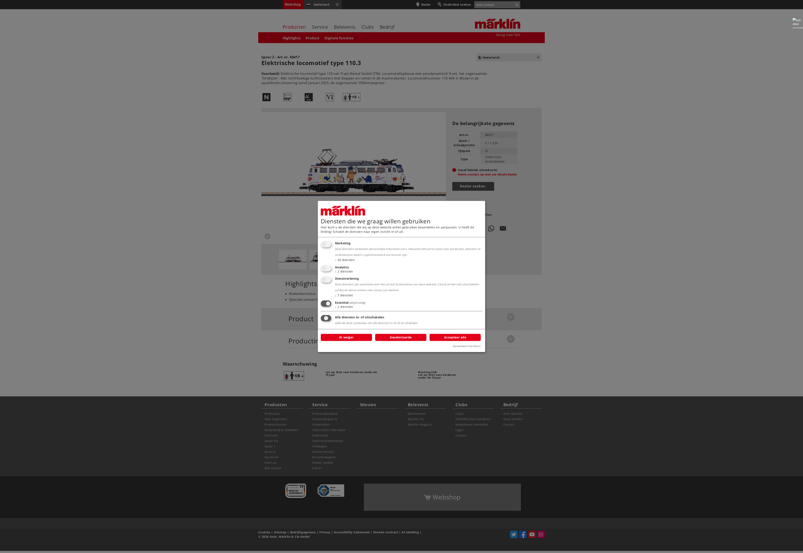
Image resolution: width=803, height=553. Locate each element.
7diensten (344, 295)
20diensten (345, 260)
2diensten (344, 271)
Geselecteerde (401, 337)
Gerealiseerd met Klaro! (467, 346)
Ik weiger (346, 337)
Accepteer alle (455, 337)
